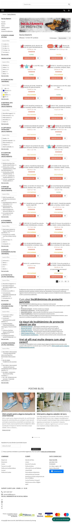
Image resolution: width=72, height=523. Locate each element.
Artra (4, 69)
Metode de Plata (29, 460)
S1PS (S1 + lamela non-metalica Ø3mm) (9, 180)
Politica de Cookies (6, 472)
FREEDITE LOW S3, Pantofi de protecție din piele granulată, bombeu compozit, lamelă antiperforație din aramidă (31, 166)
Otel (4, 242)
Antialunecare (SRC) (8, 291)
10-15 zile (5, 52)
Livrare (27, 462)
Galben (6, 94)
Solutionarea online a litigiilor (32, 482)
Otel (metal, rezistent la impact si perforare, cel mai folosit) (8, 231)
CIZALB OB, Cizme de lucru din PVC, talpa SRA (58, 86)
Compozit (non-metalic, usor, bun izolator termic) (9, 235)
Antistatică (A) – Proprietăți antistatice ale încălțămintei (8, 294)
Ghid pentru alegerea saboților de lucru (52, 414)
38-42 (4, 262)
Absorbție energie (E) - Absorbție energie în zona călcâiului (8, 287)
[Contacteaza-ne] (64, 10)
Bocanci (3, 24)
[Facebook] (1, 500)
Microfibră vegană (7, 113)
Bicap (4, 73)
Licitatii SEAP (28, 470)
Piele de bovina (7, 115)
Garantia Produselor (30, 464)
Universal (5, 260)
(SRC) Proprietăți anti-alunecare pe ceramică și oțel (8, 199)
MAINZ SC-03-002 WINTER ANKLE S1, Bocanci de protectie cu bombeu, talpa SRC (31, 244)
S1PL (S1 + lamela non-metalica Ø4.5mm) (9, 176)
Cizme (2, 25)
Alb (5, 88)
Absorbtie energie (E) (8, 284)
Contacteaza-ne (58, 471)
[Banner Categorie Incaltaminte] (45, 25)
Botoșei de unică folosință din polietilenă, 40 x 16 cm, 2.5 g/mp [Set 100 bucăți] (58, 186)
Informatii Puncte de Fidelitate (33, 468)
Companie (4, 456)
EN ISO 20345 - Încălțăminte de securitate (10, 361)
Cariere (3, 464)
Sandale (3, 29)
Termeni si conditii (6, 466)
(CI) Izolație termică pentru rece (8, 214)
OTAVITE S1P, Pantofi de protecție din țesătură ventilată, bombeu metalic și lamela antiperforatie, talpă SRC (31, 106)
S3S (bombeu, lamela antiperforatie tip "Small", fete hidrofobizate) (8, 168)
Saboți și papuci (5, 27)
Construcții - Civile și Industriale (8, 315)
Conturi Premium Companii (32, 480)
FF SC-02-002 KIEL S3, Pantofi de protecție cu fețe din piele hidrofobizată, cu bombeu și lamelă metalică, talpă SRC (31, 224)
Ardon (4, 67)
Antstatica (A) (6, 298)
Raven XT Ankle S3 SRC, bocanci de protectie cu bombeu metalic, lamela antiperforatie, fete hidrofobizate (58, 166)
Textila (4, 138)
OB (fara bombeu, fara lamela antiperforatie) (8, 164)
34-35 (4, 269)
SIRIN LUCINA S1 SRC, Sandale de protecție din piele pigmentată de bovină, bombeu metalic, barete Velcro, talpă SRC (58, 106)
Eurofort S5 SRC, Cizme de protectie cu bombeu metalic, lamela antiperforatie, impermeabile (58, 264)
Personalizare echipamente (32, 472)
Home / (5, 14)
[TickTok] (1, 506)
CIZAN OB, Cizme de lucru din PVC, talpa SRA (31, 66)
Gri (5, 96)
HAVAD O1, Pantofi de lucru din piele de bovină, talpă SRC (31, 204)
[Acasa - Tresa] (10, 4)
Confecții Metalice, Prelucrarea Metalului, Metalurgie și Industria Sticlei (8, 325)
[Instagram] (1, 508)
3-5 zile (4, 46)
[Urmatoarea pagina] (68, 281)
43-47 (4, 265)
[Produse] (2, 11)
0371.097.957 (7, 492)
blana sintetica (6, 142)
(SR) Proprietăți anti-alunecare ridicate (8, 210)
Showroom (4, 462)
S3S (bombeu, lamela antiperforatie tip (8, 173)
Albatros (5, 65)
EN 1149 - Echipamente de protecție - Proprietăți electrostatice (8, 379)
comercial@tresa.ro (9, 494)
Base (4, 71)
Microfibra (5, 119)
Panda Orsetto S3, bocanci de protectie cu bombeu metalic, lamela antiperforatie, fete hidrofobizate (58, 224)
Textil (4, 121)
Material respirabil (7, 140)
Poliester (5, 144)
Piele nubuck (6, 117)
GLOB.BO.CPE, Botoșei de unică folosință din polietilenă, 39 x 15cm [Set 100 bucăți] (58, 126)
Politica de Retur (29, 466)
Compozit (5, 244)
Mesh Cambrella (7, 147)
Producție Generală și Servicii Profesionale (8, 336)
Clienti (27, 456)
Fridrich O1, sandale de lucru (31, 263)
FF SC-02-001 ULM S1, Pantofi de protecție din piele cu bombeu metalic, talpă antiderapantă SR (58, 204)
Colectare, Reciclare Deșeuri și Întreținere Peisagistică (7, 332)
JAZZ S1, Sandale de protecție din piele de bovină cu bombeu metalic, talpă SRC (31, 126)
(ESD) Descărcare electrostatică (7, 206)
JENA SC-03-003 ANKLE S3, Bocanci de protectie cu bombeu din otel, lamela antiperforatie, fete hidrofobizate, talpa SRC (58, 244)
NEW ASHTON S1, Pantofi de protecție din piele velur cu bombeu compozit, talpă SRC (58, 66)
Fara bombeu (6, 240)
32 (65, 281)
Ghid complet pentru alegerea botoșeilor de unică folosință (18, 415)
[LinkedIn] (1, 504)
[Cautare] (69, 4)
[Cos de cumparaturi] (69, 10)
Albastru (6, 90)
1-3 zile (4, 44)
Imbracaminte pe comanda (32, 474)
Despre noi (4, 460)
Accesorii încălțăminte (7, 31)
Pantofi (3, 22)
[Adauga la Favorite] (38, 58)
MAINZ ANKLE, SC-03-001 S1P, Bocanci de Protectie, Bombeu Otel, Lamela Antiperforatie (31, 186)
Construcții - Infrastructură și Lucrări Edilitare (8, 320)
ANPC (26, 484)
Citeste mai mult (6, 430)
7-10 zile (5, 50)
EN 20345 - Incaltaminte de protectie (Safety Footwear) (8, 373)
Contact (3, 470)
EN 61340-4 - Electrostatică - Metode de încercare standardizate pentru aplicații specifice (9, 368)
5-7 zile (4, 48)
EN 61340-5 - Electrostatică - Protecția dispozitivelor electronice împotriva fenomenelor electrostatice (9, 354)
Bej (5, 92)
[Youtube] (1, 502)
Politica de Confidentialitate (48, 451)
